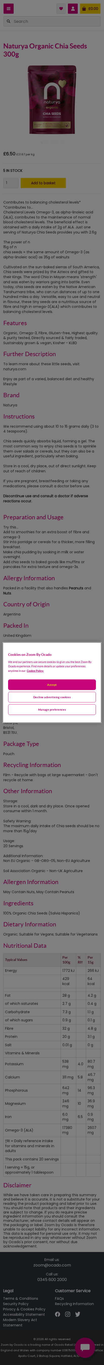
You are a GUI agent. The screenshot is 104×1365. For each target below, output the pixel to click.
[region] (52, 682)
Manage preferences (52, 709)
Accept (52, 684)
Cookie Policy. (35, 670)
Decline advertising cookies (52, 696)
